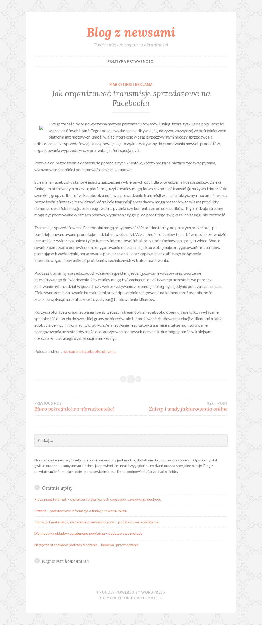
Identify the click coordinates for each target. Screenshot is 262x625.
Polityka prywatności (131, 61)
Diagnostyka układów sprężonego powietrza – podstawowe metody (88, 533)
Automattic (149, 598)
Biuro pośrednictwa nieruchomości (74, 406)
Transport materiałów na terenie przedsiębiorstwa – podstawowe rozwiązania (96, 522)
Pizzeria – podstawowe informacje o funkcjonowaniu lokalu (80, 511)
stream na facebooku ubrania (89, 351)
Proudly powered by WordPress (131, 592)
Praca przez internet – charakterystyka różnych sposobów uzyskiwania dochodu (97, 499)
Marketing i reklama (131, 84)
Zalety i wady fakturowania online (188, 406)
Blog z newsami (131, 32)
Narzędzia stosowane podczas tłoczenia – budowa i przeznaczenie (86, 545)
